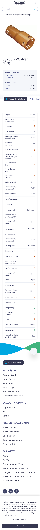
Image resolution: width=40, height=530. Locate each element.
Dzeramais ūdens (11, 375)
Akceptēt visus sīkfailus (20, 526)
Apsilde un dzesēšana (13, 391)
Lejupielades (9, 435)
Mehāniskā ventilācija (13, 395)
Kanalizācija (8, 387)
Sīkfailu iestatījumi (20, 519)
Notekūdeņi (8, 383)
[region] (20, 513)
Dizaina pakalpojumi (12, 440)
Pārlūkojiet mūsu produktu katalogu (18, 15)
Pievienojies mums (11, 480)
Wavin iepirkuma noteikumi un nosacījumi (20, 476)
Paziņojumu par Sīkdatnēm (16, 464)
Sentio (6, 415)
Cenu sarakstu (9, 444)
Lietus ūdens (9, 379)
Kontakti (7, 456)
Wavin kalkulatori (11, 431)
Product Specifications (17, 99)
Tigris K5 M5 (9, 407)
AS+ (4, 411)
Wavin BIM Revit (10, 427)
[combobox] (20, 9)
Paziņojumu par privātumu (15, 468)
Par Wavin (7, 460)
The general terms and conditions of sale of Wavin (20, 472)
